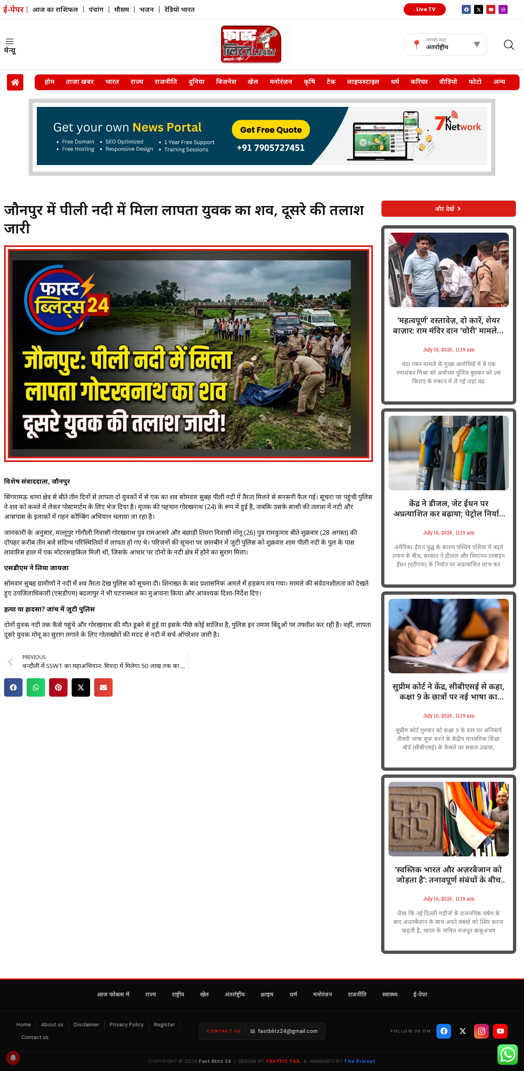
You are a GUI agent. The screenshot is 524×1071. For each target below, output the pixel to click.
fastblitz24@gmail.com (288, 1031)
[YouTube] (500, 1031)
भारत (112, 81)
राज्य (137, 81)
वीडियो (448, 81)
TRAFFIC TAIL (283, 1061)
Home (23, 1024)
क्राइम (267, 995)
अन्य (499, 81)
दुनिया (197, 81)
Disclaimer (86, 1024)
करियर (419, 81)
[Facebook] (443, 1031)
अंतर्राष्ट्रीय (235, 995)
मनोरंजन (281, 81)
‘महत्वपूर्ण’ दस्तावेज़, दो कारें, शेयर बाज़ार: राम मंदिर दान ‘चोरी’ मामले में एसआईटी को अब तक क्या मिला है (448, 325)
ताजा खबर (80, 81)
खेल (253, 81)
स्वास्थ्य (390, 995)
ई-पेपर (420, 995)
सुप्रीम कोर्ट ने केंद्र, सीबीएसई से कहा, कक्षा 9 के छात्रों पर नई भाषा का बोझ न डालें (448, 692)
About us (52, 1024)
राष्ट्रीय (178, 995)
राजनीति (166, 81)
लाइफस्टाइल (363, 81)
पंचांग (96, 9)
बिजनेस (226, 81)
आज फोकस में (113, 995)
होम (49, 81)
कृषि (309, 81)
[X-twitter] (478, 9)
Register (164, 1024)
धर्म (395, 81)
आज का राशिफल (55, 9)
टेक (331, 81)
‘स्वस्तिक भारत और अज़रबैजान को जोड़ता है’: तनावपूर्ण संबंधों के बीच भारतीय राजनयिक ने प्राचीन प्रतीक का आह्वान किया (448, 875)
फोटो (475, 81)
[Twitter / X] (462, 1031)
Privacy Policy (127, 1024)
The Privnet (359, 1061)
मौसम (121, 9)
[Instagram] (503, 9)
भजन (147, 9)
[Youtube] (490, 9)
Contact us (35, 1037)
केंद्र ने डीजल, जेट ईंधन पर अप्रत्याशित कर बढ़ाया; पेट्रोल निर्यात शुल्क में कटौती (448, 508)
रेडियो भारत (180, 9)
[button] (13, 687)
